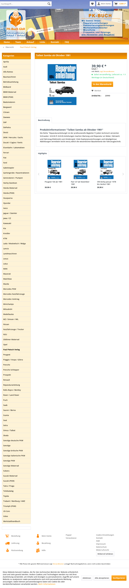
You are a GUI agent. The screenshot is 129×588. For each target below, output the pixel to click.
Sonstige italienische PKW (14, 455)
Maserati (7, 274)
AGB (98, 541)
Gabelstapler (8, 168)
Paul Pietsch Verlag (11, 349)
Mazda (6, 284)
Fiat (4, 157)
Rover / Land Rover (11, 395)
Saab (5, 405)
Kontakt (99, 538)
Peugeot (6, 354)
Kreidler (6, 233)
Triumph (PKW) (9, 506)
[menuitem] (26, 3)
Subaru (6, 471)
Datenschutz (101, 547)
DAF (5, 122)
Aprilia (6, 61)
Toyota (6, 496)
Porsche (6, 365)
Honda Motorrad (10, 188)
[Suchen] (49, 3)
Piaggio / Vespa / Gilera (13, 359)
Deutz (5, 132)
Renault (6, 380)
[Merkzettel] (92, 3)
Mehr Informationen (46, 584)
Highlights (42, 153)
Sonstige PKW (9, 460)
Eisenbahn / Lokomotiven (14, 147)
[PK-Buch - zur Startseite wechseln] (25, 26)
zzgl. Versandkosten (107, 71)
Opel (5, 344)
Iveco (5, 208)
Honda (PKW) (8, 193)
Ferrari (6, 152)
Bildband (7, 87)
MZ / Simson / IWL (10, 319)
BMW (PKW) (8, 97)
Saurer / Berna (9, 410)
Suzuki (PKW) (8, 481)
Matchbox (7, 279)
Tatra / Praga (8, 486)
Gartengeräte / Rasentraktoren (16, 173)
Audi (5, 67)
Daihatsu (7, 127)
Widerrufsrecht (102, 550)
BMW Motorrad (9, 92)
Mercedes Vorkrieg (11, 299)
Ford (5, 162)
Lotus (5, 263)
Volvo (5, 516)
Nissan (6, 324)
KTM (5, 238)
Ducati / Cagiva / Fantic (13, 142)
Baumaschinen (9, 77)
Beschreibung (44, 120)
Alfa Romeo (8, 72)
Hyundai (6, 203)
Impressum (101, 544)
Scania (6, 415)
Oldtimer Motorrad (11, 339)
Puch (5, 400)
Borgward (7, 107)
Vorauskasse (71, 538)
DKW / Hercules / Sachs (13, 137)
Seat (5, 420)
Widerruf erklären (105, 554)
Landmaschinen (10, 253)
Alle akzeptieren (102, 578)
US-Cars (6, 511)
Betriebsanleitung (10, 82)
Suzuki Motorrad (10, 476)
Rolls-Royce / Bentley (12, 390)
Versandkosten (58, 564)
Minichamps (8, 304)
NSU (5, 334)
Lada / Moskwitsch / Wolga (14, 243)
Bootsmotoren (9, 102)
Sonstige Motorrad (11, 466)
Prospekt (7, 375)
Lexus (5, 258)
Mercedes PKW (9, 289)
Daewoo (6, 117)
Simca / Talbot (9, 430)
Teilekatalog (8, 491)
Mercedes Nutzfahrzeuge (14, 294)
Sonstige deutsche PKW (13, 440)
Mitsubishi (7, 309)
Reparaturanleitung (11, 385)
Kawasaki (7, 223)
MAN (5, 269)
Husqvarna (7, 198)
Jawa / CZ (7, 218)
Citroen (6, 112)
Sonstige (6, 445)
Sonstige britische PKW (13, 450)
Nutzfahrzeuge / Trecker (13, 329)
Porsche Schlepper (11, 370)
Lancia (6, 248)
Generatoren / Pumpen (13, 178)
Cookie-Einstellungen (105, 535)
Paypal (68, 535)
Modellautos (8, 314)
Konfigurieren (119, 578)
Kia (4, 228)
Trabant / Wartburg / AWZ (14, 501)
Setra (5, 425)
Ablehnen (87, 578)
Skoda (5, 435)
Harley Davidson (10, 183)
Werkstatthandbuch (11, 521)
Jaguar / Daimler (10, 213)
